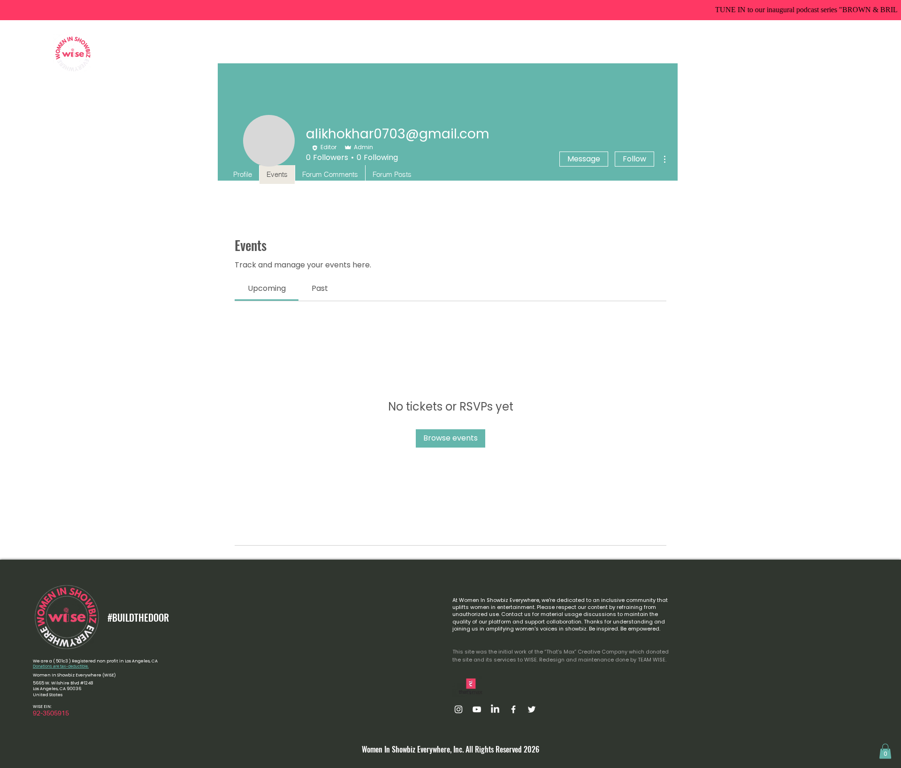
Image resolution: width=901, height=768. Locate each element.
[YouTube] (477, 709)
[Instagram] (458, 709)
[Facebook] (513, 709)
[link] (267, 288)
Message (583, 158)
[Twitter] (532, 709)
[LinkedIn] (495, 709)
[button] (376, 53)
